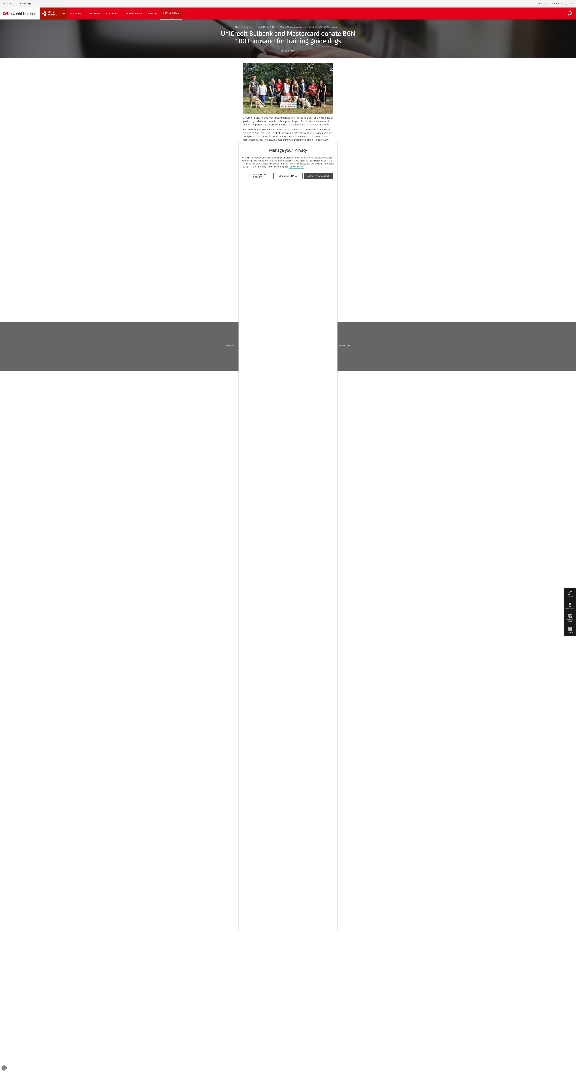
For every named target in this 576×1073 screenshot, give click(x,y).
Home (238, 27)
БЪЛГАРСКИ (556, 4)
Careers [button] (152, 13)
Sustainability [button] (134, 13)
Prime (24, 4)
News (274, 27)
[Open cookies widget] (4, 1068)
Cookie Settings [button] (288, 175)
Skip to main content (523, 4)
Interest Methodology (341, 345)
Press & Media (262, 27)
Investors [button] (94, 13)
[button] (569, 4)
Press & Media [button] (171, 13)
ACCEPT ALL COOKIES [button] (318, 175)
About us (8, 4)
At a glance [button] (76, 13)
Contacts (230, 345)
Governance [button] (113, 13)
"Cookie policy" (296, 166)
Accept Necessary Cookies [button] (257, 175)
